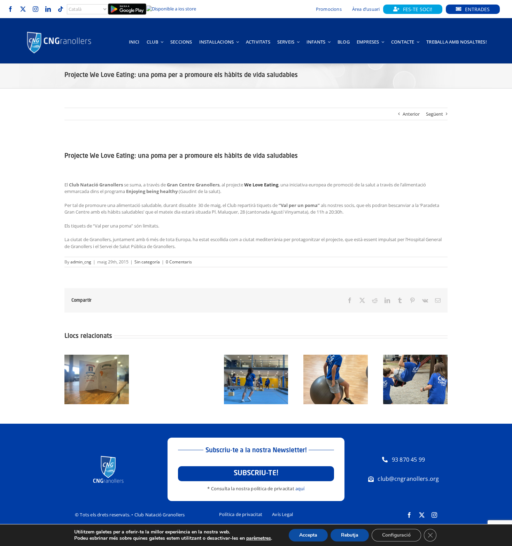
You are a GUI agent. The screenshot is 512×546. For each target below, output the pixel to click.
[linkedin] (48, 9)
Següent (434, 114)
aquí (300, 488)
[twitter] (23, 9)
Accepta (308, 535)
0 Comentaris (179, 262)
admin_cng (80, 262)
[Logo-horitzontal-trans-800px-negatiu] (59, 32)
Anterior (411, 114)
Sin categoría (147, 262)
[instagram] (35, 9)
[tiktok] (60, 9)
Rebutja (349, 535)
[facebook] (10, 9)
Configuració (396, 535)
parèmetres (258, 538)
